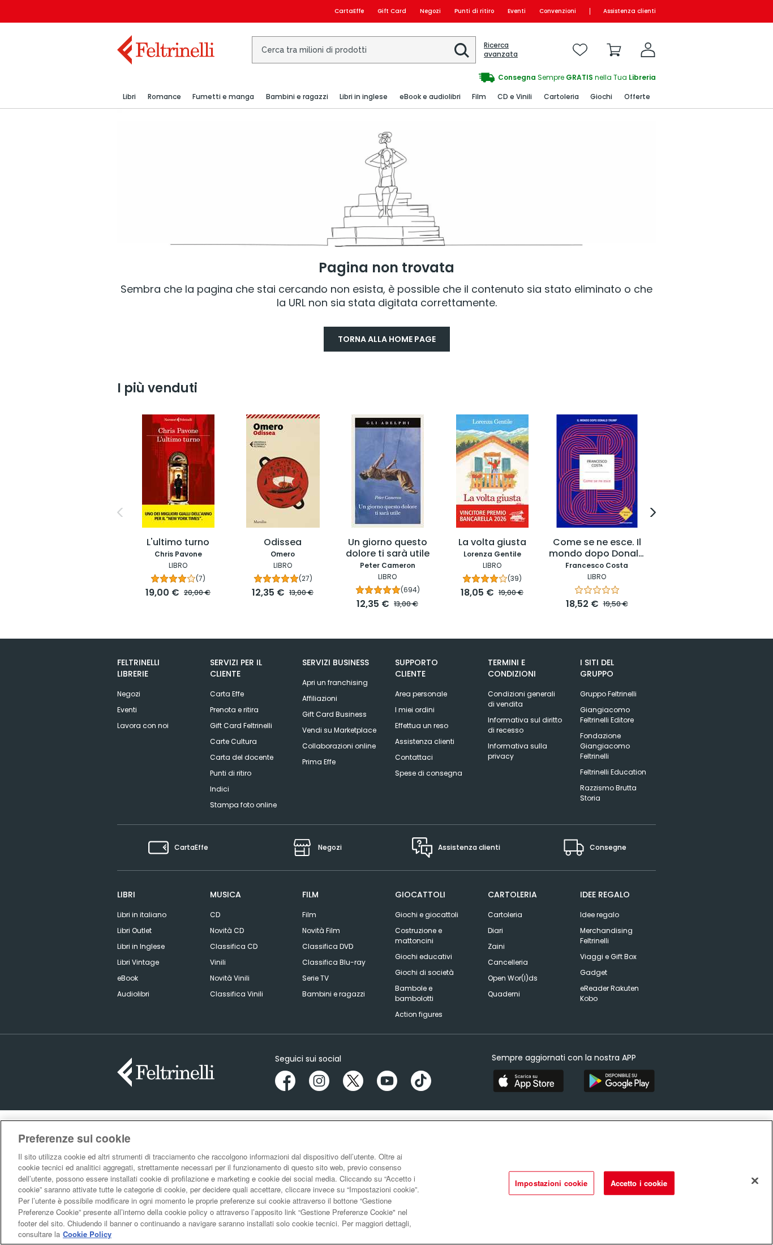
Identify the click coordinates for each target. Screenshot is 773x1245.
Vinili (218, 962)
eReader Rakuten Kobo (609, 993)
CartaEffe (349, 11)
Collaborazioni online (339, 746)
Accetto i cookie (639, 1183)
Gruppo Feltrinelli (608, 694)
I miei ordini (415, 710)
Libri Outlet (134, 930)
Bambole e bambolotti (414, 993)
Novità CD (227, 930)
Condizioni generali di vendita (521, 699)
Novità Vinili (230, 978)
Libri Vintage (138, 962)
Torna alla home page (387, 339)
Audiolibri (133, 994)
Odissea (283, 543)
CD (215, 914)
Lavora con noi (143, 725)
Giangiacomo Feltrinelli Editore (607, 715)
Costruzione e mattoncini (418, 935)
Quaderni (504, 994)
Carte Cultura (233, 741)
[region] (386, 1182)
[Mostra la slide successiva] (653, 512)
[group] (521, 77)
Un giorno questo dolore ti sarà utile (388, 548)
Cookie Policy (87, 1233)
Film (309, 914)
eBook (127, 978)
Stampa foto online (243, 805)
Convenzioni (557, 11)
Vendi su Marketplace (339, 730)
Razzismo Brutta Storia (608, 793)
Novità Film (321, 930)
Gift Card (391, 11)
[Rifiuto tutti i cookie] (754, 1181)
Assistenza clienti (629, 11)
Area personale (421, 694)
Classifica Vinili (236, 994)
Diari (495, 930)
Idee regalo (599, 914)
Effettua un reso (421, 725)
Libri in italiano (141, 914)
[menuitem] (129, 97)
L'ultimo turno (178, 543)
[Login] (648, 50)
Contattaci (414, 757)
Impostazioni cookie (551, 1183)
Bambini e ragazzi (333, 994)
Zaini (496, 946)
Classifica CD (233, 946)
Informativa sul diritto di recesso (525, 725)
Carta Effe (227, 694)
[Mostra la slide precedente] (119, 512)
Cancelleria (508, 962)
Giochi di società (424, 972)
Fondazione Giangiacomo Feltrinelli (605, 746)
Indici (219, 789)
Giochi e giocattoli (426, 914)
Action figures (419, 1014)
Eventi (517, 11)
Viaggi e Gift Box (608, 956)
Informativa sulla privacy (517, 751)
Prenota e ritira (234, 710)
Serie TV (315, 978)
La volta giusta (492, 543)
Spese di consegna (428, 773)
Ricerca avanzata (501, 50)
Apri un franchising (335, 682)
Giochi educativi (423, 956)
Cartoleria (505, 914)
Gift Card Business (334, 714)
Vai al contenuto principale (165, 11)
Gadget (593, 972)
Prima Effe (319, 762)
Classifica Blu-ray (334, 962)
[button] (462, 50)
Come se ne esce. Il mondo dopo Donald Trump (597, 549)
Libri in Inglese (141, 946)
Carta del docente (241, 757)
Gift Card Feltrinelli (241, 725)
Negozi (430, 11)
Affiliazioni (319, 698)
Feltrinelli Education (613, 772)
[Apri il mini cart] (614, 50)
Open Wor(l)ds (513, 978)
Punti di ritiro (474, 11)
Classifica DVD (327, 946)
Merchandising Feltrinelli (606, 935)
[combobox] (364, 49)
